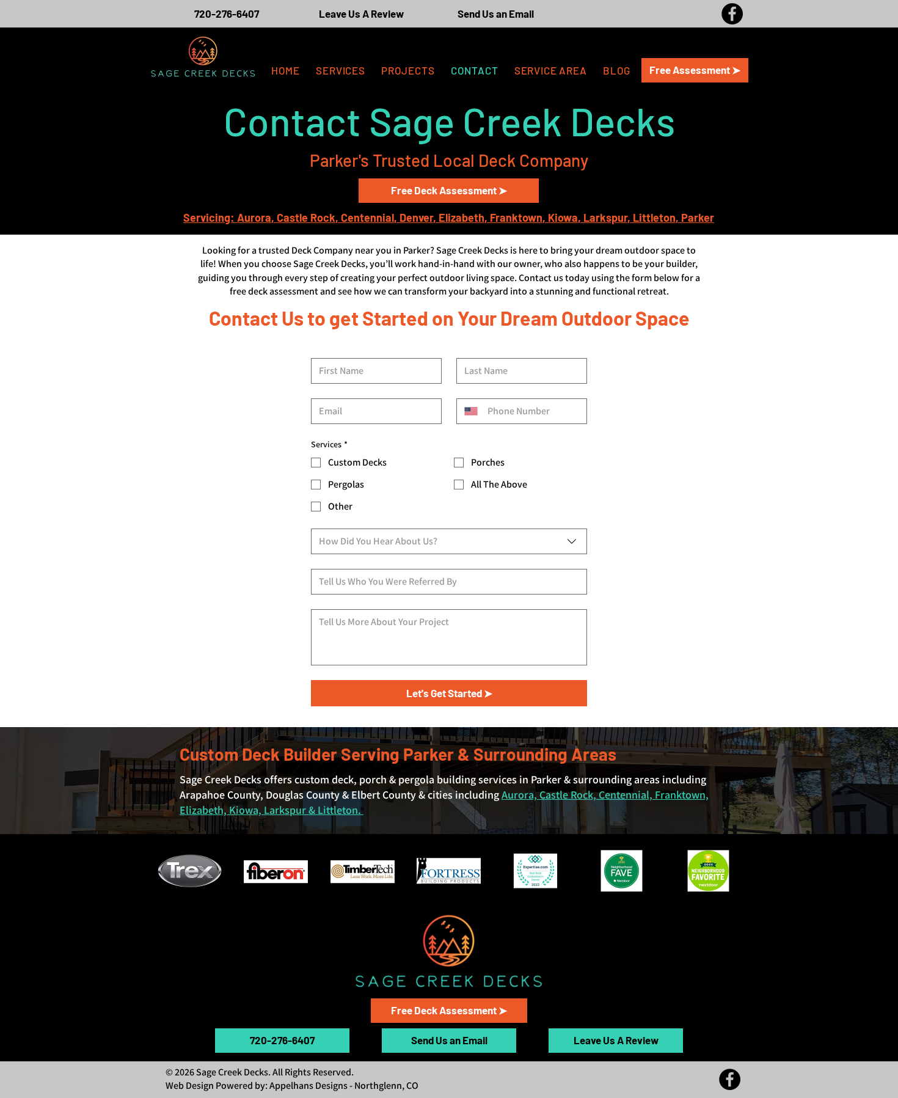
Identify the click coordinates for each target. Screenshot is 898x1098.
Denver (416, 217)
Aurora (254, 217)
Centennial (367, 217)
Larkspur (605, 217)
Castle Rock (306, 217)
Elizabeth (461, 217)
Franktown (516, 217)
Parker (697, 217)
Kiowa (563, 217)
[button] (550, 70)
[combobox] (449, 541)
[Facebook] (732, 13)
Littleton (654, 217)
